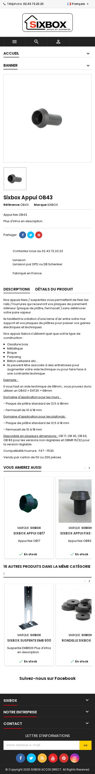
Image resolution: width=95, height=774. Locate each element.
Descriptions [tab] (16, 289)
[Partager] (22, 234)
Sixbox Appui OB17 (29, 533)
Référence (11, 205)
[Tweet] (30, 234)
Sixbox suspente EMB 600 (29, 640)
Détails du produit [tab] (54, 289)
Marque (40, 205)
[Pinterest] (38, 234)
